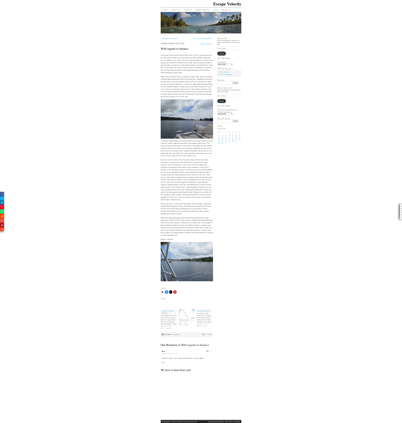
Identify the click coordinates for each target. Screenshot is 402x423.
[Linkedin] (2, 202)
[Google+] (2, 220)
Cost (216, 10)
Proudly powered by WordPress (216, 421)
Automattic (237, 421)
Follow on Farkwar (224, 72)
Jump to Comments (205, 44)
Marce (165, 43)
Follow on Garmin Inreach (226, 74)
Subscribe (221, 53)
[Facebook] (2, 194)
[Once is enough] (187, 313)
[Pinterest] (2, 207)
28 (225, 141)
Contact (188, 10)
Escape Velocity (227, 4)
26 (219, 141)
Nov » (222, 143)
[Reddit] (2, 216)
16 (232, 137)
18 (239, 137)
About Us (175, 10)
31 (236, 141)
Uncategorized (175, 334)
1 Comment (208, 334)
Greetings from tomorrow (169, 38)
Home (165, 10)
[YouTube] (2, 225)
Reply (163, 362)
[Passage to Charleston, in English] (170, 319)
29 (229, 141)
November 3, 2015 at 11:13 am (169, 353)
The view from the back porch (203, 38)
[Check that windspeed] (206, 318)
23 (232, 139)
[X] (2, 198)
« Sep (218, 143)
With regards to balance (174, 49)
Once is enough (183, 320)
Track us (226, 10)
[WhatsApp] (2, 211)
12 (219, 137)
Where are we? (202, 10)
